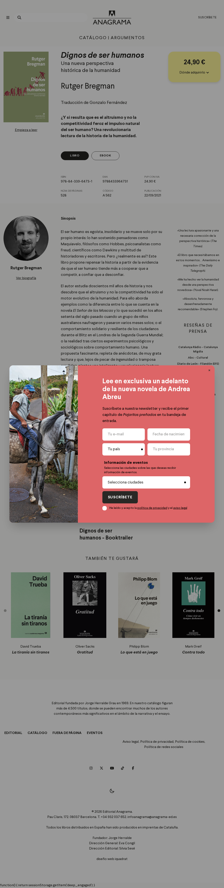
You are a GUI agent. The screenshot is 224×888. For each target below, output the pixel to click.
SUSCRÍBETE (120, 497)
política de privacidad (152, 508)
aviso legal (180, 508)
